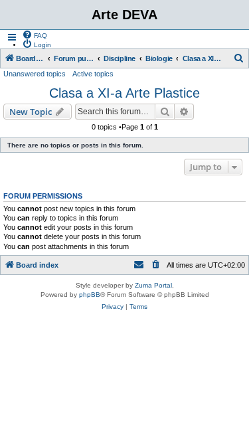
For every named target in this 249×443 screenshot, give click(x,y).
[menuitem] (34, 34)
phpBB (89, 294)
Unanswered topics (34, 74)
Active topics (93, 74)
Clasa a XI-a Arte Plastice (124, 93)
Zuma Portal (153, 285)
